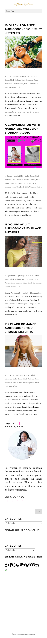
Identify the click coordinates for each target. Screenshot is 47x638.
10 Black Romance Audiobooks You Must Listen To (23, 29)
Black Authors (15, 80)
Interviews (27, 183)
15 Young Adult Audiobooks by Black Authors (23, 228)
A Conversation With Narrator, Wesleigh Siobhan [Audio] (22, 128)
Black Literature (27, 80)
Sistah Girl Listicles (31, 84)
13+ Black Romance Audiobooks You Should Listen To (20, 328)
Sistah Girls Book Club (13, 87)
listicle (25, 283)
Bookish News (16, 183)
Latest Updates (18, 84)
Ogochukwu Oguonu (15, 276)
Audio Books (29, 176)
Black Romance (29, 180)
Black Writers (17, 382)
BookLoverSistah (13, 76)
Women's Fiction (35, 187)
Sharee (9, 176)
